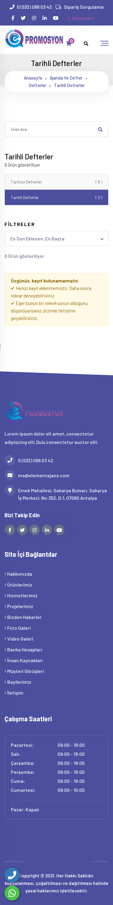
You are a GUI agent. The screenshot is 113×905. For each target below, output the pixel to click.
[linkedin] (45, 18)
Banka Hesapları (24, 649)
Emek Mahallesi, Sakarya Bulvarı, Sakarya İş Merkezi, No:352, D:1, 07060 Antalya (62, 494)
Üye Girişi (81, 18)
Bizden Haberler (24, 617)
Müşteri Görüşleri (25, 671)
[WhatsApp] (12, 892)
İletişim (15, 692)
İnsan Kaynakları (24, 660)
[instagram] (34, 18)
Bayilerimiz (18, 682)
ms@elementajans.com (44, 475)
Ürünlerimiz (19, 584)
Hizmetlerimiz (22, 595)
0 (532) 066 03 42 (34, 7)
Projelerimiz (19, 606)
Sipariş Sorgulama (84, 7)
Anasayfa (33, 77)
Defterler (37, 85)
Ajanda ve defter (66, 77)
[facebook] (13, 18)
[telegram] (24, 18)
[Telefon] (12, 874)
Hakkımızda (19, 574)
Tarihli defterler (69, 85)
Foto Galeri (18, 628)
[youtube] (56, 18)
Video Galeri (19, 638)
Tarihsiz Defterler (56, 181)
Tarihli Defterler (56, 197)
